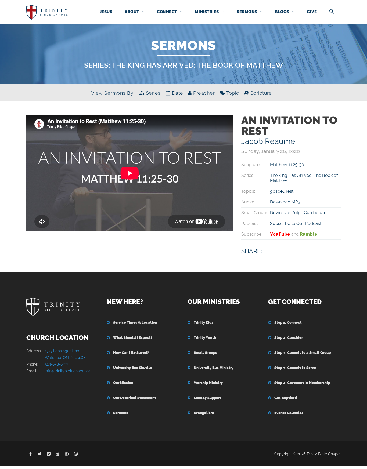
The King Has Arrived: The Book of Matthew (197, 65)
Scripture (260, 93)
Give (312, 11)
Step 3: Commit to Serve (295, 368)
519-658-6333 (56, 364)
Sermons (247, 11)
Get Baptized (285, 398)
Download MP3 (285, 202)
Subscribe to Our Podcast (295, 223)
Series (152, 93)
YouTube (280, 234)
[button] (332, 12)
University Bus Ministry (213, 368)
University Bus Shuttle (132, 368)
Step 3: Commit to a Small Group (302, 353)
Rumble (308, 234)
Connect (167, 11)
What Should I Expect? (132, 338)
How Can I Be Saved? (131, 353)
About (132, 11)
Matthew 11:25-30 (287, 164)
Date (176, 93)
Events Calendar (288, 413)
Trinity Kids (204, 323)
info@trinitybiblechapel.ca (68, 371)
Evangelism (204, 413)
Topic (232, 93)
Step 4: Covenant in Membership (302, 383)
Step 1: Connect (288, 323)
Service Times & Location (135, 323)
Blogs (282, 11)
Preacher (203, 93)
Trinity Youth (205, 338)
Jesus (106, 11)
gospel (277, 191)
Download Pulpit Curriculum (298, 212)
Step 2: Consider (288, 338)
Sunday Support (207, 398)
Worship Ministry (208, 383)
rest (289, 191)
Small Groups (205, 353)
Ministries (207, 11)
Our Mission (123, 383)
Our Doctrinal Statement (134, 398)
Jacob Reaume (268, 141)
